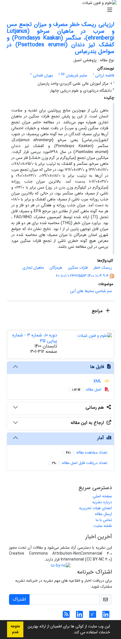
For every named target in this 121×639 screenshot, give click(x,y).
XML (97, 381)
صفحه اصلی (102, 496)
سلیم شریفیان (76, 75)
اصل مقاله (87, 389)
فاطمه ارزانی (104, 75)
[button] (71, 633)
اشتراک (19, 599)
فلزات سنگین (78, 267)
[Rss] (66, 616)
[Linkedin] (106, 616)
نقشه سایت (102, 526)
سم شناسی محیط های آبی (91, 291)
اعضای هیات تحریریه (95, 508)
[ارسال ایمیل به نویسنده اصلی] (63, 74)
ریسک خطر (102, 267)
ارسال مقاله (103, 514)
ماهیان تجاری (33, 267)
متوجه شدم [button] (15, 629)
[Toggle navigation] (62, 10)
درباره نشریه (102, 502)
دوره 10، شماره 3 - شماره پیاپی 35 (34, 338)
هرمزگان (56, 267)
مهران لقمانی (43, 75)
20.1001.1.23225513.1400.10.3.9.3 (82, 276)
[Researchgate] (93, 616)
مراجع (98, 310)
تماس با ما (104, 520)
